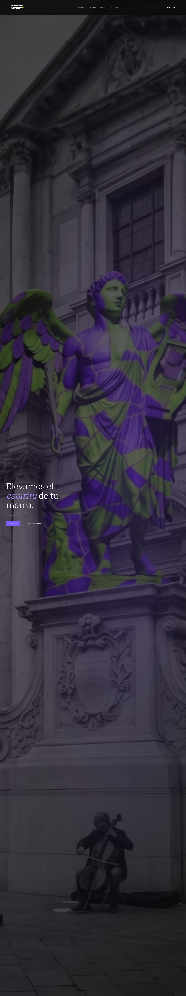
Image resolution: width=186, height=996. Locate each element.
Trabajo (93, 8)
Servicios (82, 8)
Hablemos (172, 8)
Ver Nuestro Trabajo (33, 523)
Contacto (115, 8)
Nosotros (104, 8)
